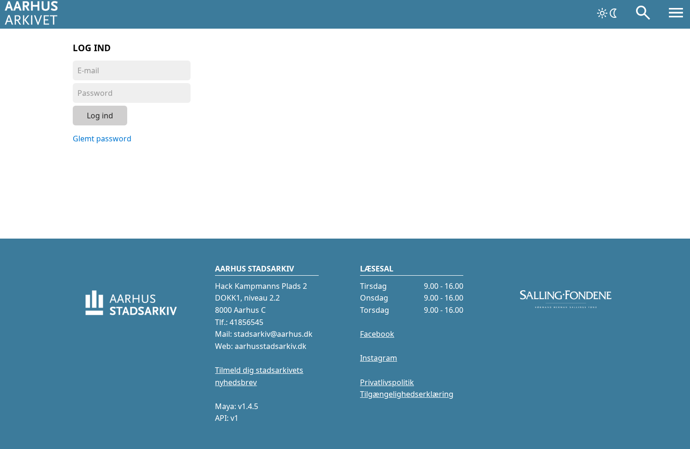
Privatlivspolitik (387, 382)
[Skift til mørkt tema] (607, 13)
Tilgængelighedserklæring (406, 394)
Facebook (377, 334)
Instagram (378, 358)
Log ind (100, 115)
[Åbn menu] (676, 14)
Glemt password (102, 138)
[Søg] (643, 14)
